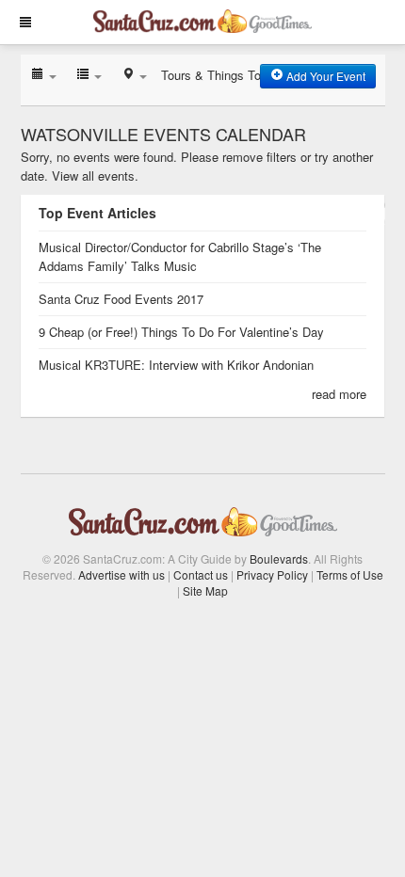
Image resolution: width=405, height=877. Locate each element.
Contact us (200, 574)
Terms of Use (349, 574)
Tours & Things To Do (220, 75)
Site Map (205, 590)
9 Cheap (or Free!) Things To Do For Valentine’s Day (181, 332)
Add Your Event (324, 76)
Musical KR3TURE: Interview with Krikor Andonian (176, 365)
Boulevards (279, 558)
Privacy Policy (272, 574)
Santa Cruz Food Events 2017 (121, 299)
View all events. (95, 175)
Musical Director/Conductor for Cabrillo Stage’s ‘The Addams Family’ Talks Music (180, 256)
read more (339, 394)
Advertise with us (121, 574)
